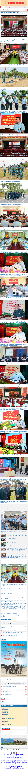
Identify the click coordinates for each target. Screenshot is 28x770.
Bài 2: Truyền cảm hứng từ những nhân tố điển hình (12, 632)
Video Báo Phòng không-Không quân (9, 12)
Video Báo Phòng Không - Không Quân (10, 509)
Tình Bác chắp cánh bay (7, 694)
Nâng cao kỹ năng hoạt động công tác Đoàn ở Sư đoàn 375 (12, 363)
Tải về (26, 686)
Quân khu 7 (5, 715)
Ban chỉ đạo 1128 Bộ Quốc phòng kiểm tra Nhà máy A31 (11, 297)
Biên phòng (5, 721)
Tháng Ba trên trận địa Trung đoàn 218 (10, 635)
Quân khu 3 (5, 711)
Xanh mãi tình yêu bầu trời (8, 628)
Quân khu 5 (5, 714)
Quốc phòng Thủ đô (7, 724)
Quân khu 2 (5, 709)
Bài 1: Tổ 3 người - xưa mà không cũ (10, 630)
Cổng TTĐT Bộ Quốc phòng (8, 718)
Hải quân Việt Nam (6, 723)
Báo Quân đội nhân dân (8, 719)
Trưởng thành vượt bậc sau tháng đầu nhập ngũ (10, 181)
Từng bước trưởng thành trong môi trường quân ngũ (11, 204)
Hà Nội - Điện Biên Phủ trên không (9, 686)
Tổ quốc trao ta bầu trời (7, 691)
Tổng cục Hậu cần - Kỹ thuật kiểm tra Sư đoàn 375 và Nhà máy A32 (13, 64)
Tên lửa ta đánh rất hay (7, 689)
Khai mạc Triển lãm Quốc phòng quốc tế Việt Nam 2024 (11, 595)
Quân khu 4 (5, 712)
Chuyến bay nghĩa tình (11, 538)
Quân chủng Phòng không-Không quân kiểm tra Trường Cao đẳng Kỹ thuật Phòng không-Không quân (13, 532)
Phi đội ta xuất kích (6, 693)
